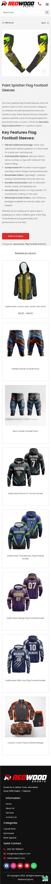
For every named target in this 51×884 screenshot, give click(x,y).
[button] (47, 4)
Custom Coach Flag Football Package (25, 742)
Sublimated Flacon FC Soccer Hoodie (25, 493)
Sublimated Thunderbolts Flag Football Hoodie (25, 557)
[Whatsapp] (34, 866)
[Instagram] (13, 866)
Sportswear (18, 244)
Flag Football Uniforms (35, 244)
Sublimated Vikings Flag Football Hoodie (25, 618)
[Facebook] (7, 866)
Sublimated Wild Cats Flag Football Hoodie (25, 680)
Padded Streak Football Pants (25, 368)
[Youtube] (20, 866)
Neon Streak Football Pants (25, 431)
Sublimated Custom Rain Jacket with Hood (25, 306)
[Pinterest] (27, 866)
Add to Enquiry (15, 236)
